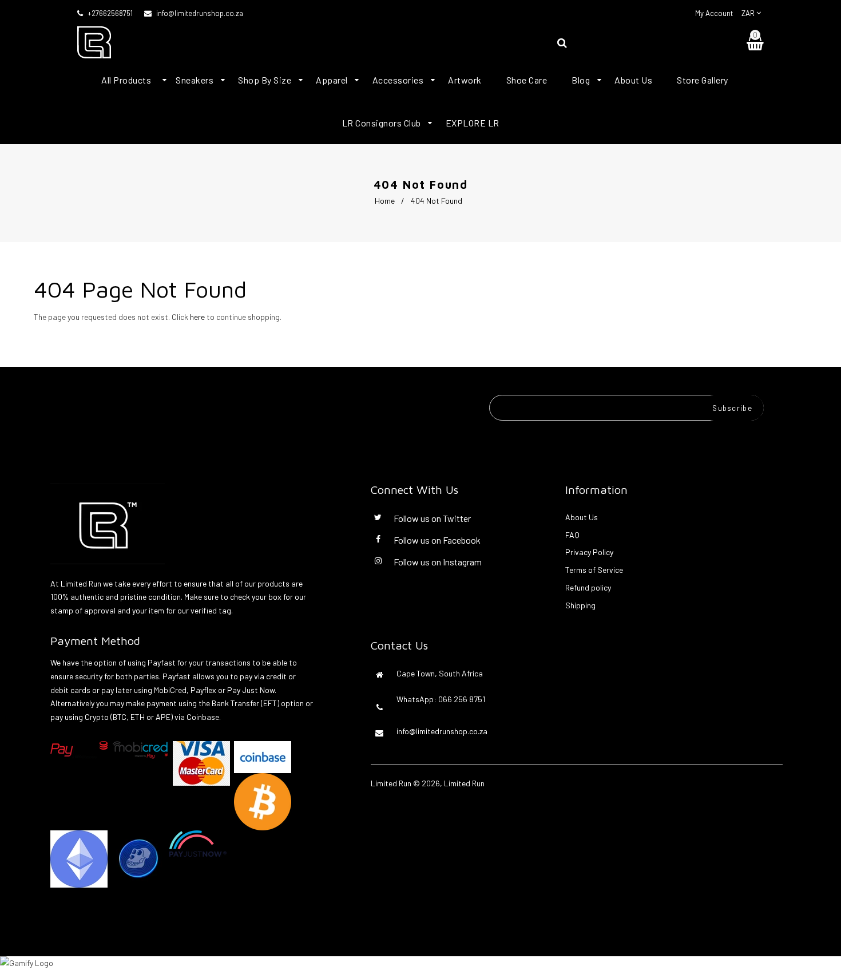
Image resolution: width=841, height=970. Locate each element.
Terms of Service (594, 570)
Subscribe (732, 408)
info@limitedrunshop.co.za (199, 13)
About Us (581, 517)
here (197, 317)
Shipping (580, 605)
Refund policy (588, 587)
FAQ (572, 535)
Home (385, 200)
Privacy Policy (589, 552)
